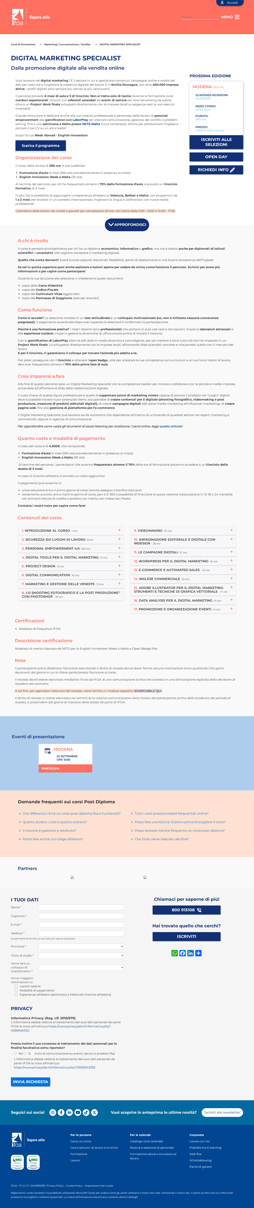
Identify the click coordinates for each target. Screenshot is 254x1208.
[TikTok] (86, 1112)
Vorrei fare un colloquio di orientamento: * (22, 967)
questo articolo (171, 426)
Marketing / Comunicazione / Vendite (67, 44)
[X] (94, 1112)
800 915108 (184, 909)
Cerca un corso (80, 1141)
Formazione (78, 1154)
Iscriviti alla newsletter (222, 1112)
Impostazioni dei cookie (99, 1185)
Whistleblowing (201, 1160)
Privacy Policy (55, 1185)
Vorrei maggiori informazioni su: (22, 980)
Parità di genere (201, 1167)
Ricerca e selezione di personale (152, 1147)
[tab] (71, 531)
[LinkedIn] (69, 1112)
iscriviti (186, 936)
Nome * (16, 907)
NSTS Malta (91, 124)
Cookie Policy (74, 1185)
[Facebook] (61, 1112)
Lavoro (75, 1160)
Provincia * (18, 946)
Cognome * (19, 916)
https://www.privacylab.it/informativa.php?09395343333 (54, 1067)
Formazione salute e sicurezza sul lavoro (153, 1156)
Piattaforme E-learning (205, 1147)
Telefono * (17, 933)
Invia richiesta (30, 1081)
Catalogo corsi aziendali (146, 1141)
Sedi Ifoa (195, 1154)
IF (12, 1185)
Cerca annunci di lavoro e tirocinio (94, 1147)
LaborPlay (80, 120)
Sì (29, 1053)
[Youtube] (77, 1112)
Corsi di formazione (23, 44)
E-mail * (16, 924)
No (21, 1053)
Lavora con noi (200, 1141)
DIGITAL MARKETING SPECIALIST (120, 44)
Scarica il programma (41, 145)
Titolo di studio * (22, 955)
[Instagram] (52, 1112)
